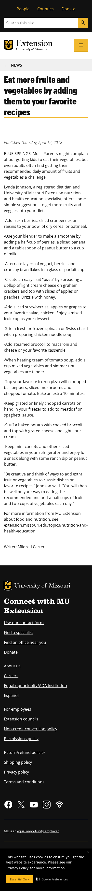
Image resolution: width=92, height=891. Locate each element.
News (16, 65)
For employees (17, 709)
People (23, 9)
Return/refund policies (25, 752)
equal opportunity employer (38, 831)
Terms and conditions (24, 782)
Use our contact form (24, 622)
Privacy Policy (17, 868)
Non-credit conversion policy (30, 729)
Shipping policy (18, 762)
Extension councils (21, 719)
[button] (52, 879)
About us (12, 666)
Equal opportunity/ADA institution (35, 685)
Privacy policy (16, 772)
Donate (68, 9)
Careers (11, 675)
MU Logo (8, 585)
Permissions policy (21, 738)
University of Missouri (42, 586)
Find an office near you (25, 642)
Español (11, 695)
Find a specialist (18, 632)
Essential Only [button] (19, 879)
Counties (45, 9)
